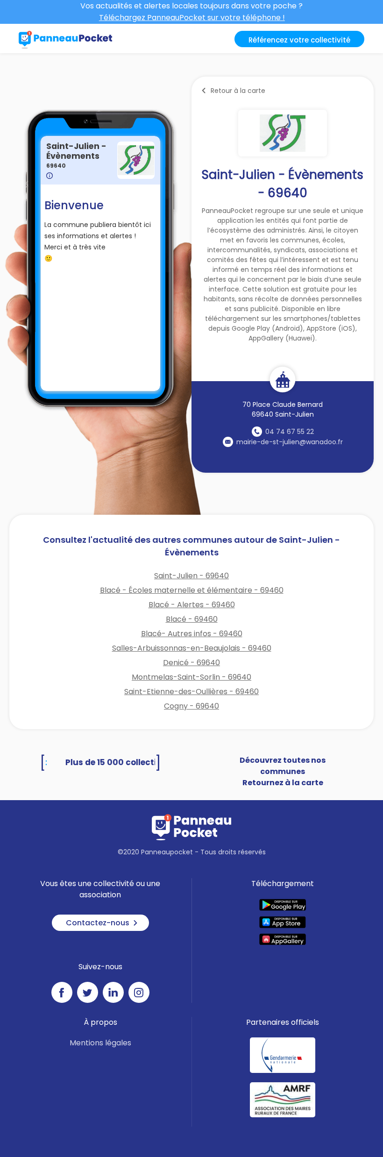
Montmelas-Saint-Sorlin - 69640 (191, 677)
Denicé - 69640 (191, 662)
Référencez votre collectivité (299, 40)
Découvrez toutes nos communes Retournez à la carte (283, 771)
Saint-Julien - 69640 (191, 575)
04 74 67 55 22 (289, 431)
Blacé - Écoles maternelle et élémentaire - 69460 (192, 590)
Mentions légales (100, 1042)
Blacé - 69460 (192, 619)
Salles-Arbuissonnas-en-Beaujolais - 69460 (191, 648)
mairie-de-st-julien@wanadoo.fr (289, 442)
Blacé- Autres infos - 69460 (191, 633)
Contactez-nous (97, 922)
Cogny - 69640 (191, 706)
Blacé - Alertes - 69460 (192, 604)
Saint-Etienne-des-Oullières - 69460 (191, 691)
